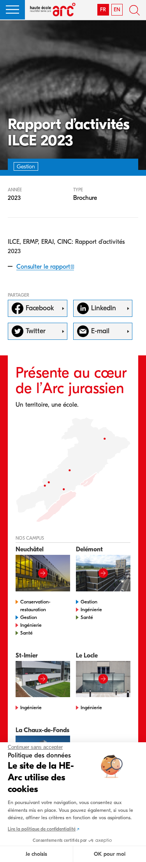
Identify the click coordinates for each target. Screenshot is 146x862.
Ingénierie (31, 625)
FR (103, 9)
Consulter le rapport (43, 266)
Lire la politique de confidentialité (42, 829)
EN (117, 9)
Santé (26, 633)
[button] (12, 9)
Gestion (28, 617)
